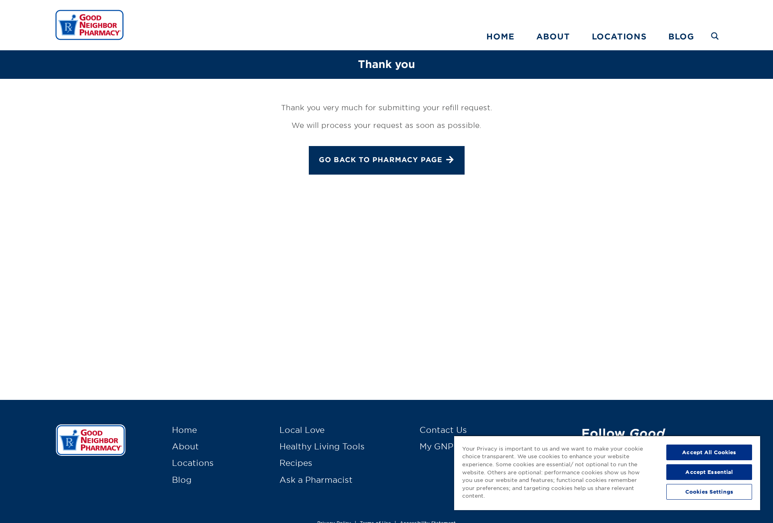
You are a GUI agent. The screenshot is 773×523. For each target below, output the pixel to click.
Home (500, 36)
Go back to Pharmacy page (380, 159)
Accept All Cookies (709, 452)
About (553, 36)
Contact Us (443, 429)
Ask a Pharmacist (316, 479)
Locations (619, 36)
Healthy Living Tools (322, 446)
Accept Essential (709, 472)
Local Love (301, 429)
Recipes (295, 462)
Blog (681, 36)
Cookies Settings (709, 491)
